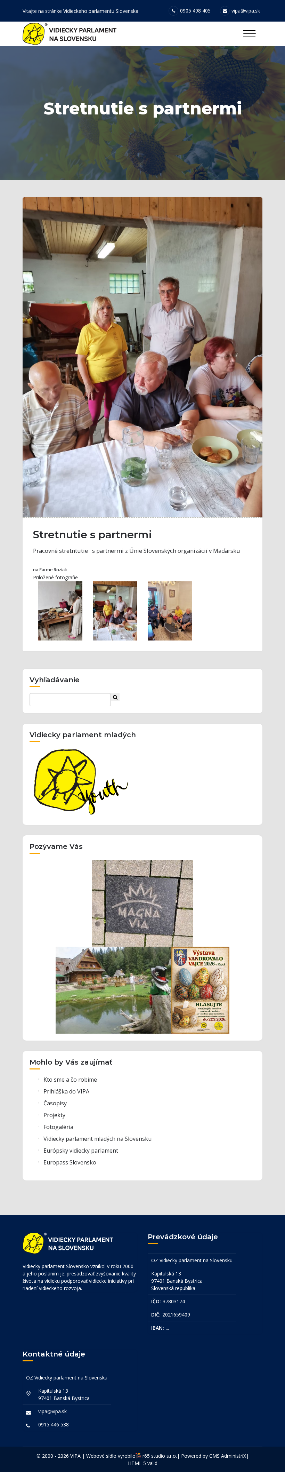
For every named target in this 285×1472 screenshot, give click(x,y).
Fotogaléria (58, 1127)
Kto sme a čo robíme (70, 1079)
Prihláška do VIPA (66, 1091)
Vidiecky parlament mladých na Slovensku (97, 1139)
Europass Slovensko (69, 1162)
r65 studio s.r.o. (159, 1456)
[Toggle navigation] (249, 34)
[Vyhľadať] (115, 697)
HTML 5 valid (142, 1463)
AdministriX (233, 1456)
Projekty (54, 1115)
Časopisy (55, 1103)
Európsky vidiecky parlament (80, 1150)
